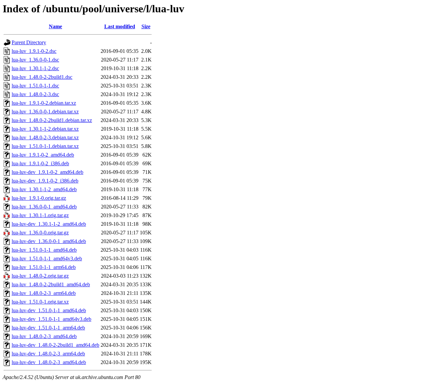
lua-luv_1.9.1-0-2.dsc (34, 51)
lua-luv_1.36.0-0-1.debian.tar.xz (45, 111)
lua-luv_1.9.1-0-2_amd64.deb (43, 155)
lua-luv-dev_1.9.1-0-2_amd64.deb (47, 172)
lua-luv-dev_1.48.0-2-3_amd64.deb (49, 362)
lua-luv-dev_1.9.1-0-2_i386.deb (45, 181)
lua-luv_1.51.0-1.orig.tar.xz (40, 302)
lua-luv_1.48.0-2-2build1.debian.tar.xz (52, 120)
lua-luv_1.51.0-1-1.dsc (35, 85)
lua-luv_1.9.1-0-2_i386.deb (40, 163)
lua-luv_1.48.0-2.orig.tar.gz (40, 276)
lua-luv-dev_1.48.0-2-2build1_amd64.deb (55, 345)
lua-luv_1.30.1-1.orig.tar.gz (40, 215)
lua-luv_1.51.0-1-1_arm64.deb (44, 267)
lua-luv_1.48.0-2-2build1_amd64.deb (51, 284)
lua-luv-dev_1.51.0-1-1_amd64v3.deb (51, 319)
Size (145, 26)
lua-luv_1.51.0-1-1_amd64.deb (44, 250)
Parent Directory (29, 42)
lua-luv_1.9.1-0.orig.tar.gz (39, 198)
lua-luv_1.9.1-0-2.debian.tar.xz (44, 103)
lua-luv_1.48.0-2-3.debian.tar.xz (45, 137)
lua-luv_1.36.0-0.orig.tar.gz (40, 232)
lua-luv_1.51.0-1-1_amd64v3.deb (47, 258)
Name (55, 26)
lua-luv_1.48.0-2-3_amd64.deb (44, 336)
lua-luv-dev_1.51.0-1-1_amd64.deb (49, 310)
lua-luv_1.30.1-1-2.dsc (35, 68)
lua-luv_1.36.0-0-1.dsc (35, 60)
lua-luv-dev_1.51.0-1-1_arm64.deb (48, 327)
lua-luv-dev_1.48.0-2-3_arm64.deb (48, 353)
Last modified (119, 26)
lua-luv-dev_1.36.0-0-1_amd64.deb (49, 241)
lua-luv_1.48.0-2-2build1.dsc (42, 77)
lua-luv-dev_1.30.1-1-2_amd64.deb (49, 224)
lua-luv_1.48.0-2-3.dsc (35, 94)
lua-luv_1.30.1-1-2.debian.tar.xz (45, 129)
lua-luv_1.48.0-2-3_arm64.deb (44, 293)
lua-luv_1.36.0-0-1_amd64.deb (44, 206)
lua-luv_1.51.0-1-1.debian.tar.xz (45, 146)
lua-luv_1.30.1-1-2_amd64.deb (44, 189)
